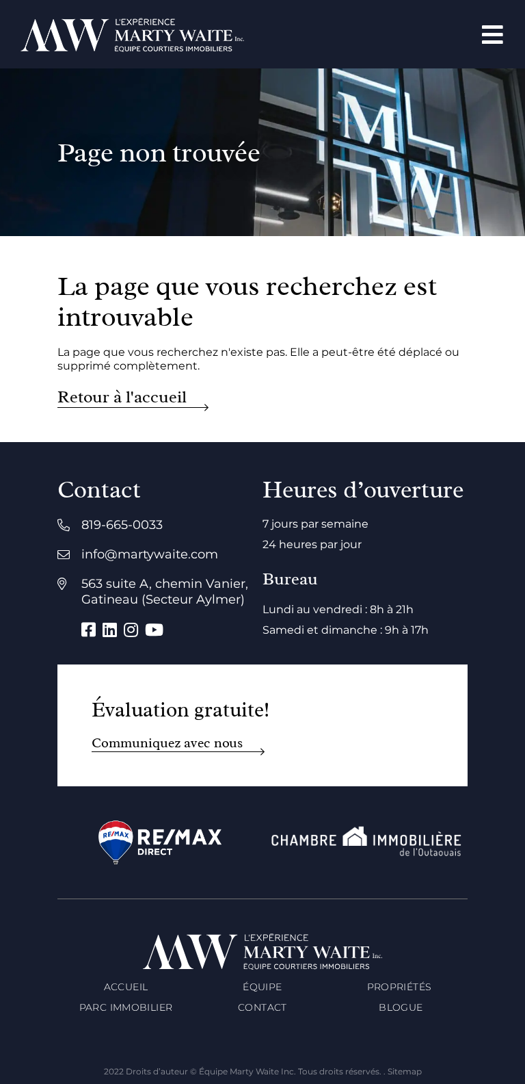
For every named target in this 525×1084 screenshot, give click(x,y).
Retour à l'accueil (122, 397)
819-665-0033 (122, 524)
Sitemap (405, 1071)
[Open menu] (492, 35)
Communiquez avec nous (167, 742)
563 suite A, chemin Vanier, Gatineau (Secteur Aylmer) (164, 591)
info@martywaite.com (149, 554)
